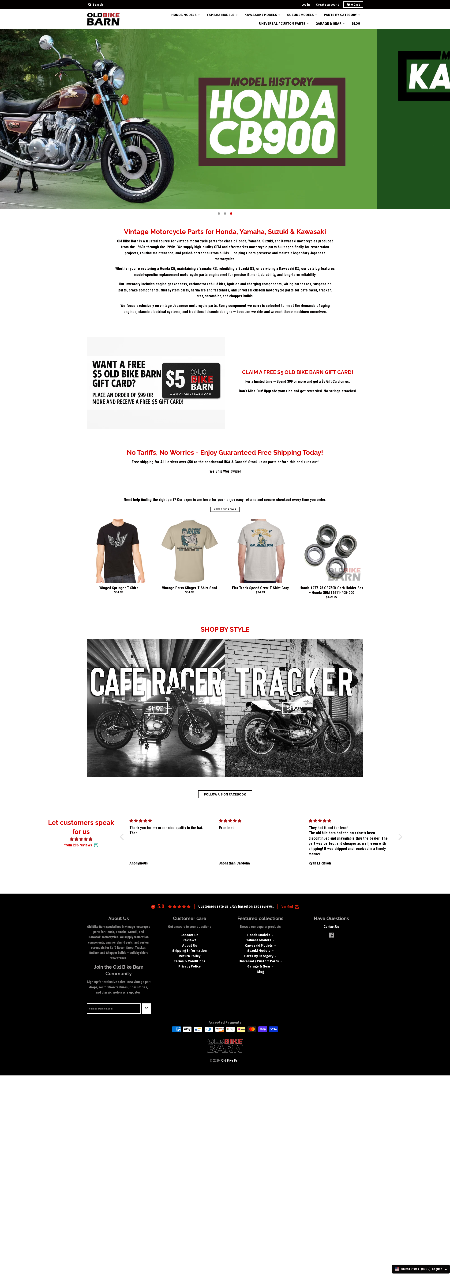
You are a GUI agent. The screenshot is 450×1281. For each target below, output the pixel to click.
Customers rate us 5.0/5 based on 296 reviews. (236, 906)
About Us (189, 945)
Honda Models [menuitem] (184, 15)
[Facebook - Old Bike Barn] (331, 935)
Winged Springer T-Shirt (118, 588)
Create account (327, 4)
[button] (123, 836)
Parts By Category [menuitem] (340, 15)
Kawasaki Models (259, 945)
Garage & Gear (258, 966)
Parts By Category (258, 956)
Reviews (189, 940)
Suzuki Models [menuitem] (300, 15)
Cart (355, 4)
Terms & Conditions (189, 961)
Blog (260, 972)
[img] (81, 839)
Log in (305, 4)
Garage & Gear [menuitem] (328, 23)
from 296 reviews (78, 845)
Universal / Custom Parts (259, 961)
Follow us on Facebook (225, 794)
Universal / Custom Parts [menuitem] (282, 23)
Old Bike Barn (230, 1060)
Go (146, 1008)
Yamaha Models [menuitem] (220, 15)
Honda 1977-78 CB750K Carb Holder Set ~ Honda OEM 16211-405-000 (331, 590)
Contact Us (189, 935)
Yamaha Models (258, 940)
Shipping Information (189, 950)
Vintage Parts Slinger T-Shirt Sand (189, 588)
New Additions (225, 509)
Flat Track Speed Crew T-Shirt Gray (260, 588)
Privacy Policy (189, 966)
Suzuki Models (258, 950)
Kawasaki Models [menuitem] (260, 15)
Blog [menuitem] (356, 23)
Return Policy (189, 956)
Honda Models (258, 935)
